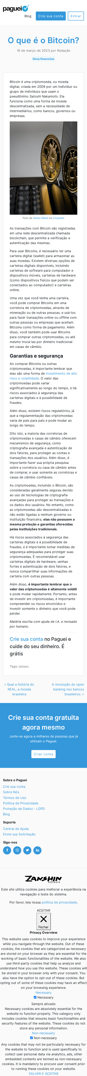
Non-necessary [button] (43, 1033)
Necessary (45, 997)
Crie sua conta (50, 16)
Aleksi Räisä (40, 218)
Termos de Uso (14, 798)
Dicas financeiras (43, 58)
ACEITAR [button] (43, 910)
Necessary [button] (44, 992)
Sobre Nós (11, 792)
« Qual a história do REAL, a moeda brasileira (19, 689)
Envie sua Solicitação (19, 834)
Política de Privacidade (20, 803)
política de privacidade (59, 902)
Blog (27, 16)
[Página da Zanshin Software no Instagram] (17, 850)
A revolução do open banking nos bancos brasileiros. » (68, 689)
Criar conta (43, 754)
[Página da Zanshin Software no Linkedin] (37, 850)
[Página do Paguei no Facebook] (7, 850)
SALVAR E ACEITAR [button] (43, 1074)
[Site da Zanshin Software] (43, 879)
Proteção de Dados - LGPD (24, 809)
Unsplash (58, 218)
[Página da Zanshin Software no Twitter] (27, 850)
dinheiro (24, 666)
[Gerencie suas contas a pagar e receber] (16, 8)
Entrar (76, 16)
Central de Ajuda (16, 829)
